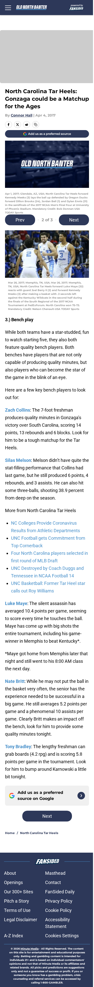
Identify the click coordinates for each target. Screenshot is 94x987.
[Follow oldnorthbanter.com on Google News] (81, 795)
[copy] (35, 124)
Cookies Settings (62, 935)
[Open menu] (8, 8)
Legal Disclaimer (20, 919)
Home (10, 833)
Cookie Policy (58, 910)
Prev (20, 220)
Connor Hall (21, 115)
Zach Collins (17, 410)
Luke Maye (16, 603)
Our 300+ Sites (18, 891)
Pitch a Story (16, 901)
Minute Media (30, 948)
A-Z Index (13, 935)
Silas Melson (18, 460)
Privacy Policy (58, 901)
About (10, 873)
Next (74, 220)
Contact (53, 882)
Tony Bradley (18, 746)
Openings (13, 882)
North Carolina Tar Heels (39, 833)
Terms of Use (17, 910)
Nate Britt (15, 681)
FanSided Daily (60, 891)
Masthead (55, 873)
